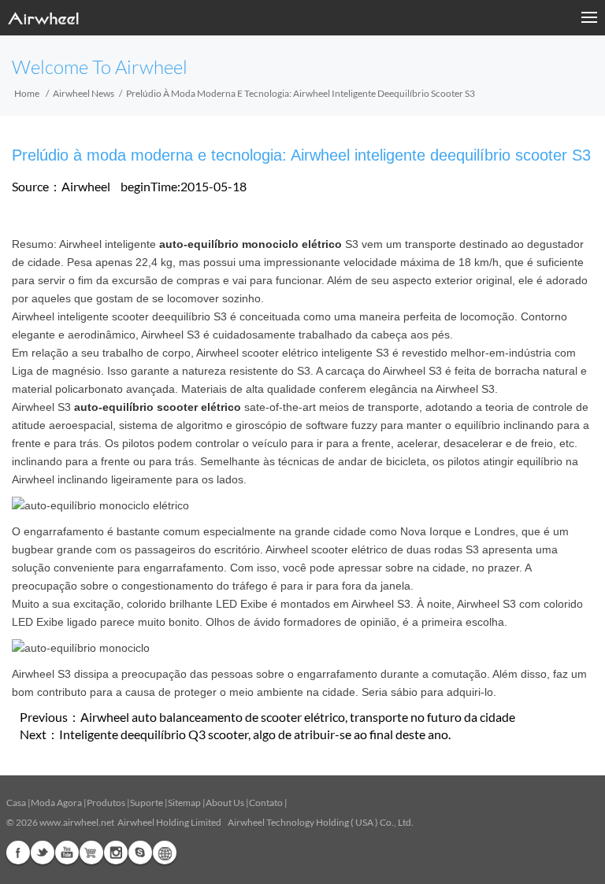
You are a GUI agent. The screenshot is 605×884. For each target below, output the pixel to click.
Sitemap (184, 802)
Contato (266, 802)
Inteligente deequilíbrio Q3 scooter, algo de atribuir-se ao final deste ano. (255, 734)
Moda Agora (56, 802)
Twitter (42, 852)
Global (164, 852)
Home (26, 93)
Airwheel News (83, 93)
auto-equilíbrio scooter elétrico (157, 407)
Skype (140, 852)
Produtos (106, 802)
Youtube (67, 852)
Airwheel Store (91, 852)
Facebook (18, 852)
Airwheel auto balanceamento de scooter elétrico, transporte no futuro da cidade (297, 716)
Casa (16, 802)
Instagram (116, 852)
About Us (225, 802)
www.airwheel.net (76, 822)
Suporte (146, 802)
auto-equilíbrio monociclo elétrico (250, 244)
